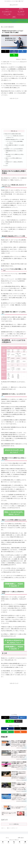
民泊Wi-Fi (11, 26)
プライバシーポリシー (14, 839)
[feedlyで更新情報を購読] (7, 731)
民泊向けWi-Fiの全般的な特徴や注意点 (13, 133)
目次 (12, 131)
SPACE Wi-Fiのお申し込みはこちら (14, 451)
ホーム (7, 837)
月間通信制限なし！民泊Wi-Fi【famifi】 (14, 585)
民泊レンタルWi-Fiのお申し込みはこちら (14, 513)
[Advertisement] (14, 113)
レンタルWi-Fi (5, 26)
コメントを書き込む (14, 824)
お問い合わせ (21, 837)
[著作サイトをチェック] (7, 728)
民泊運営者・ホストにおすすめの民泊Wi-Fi (14, 148)
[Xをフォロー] (20, 728)
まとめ (6, 165)
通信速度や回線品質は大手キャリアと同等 (15, 139)
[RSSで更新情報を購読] (20, 731)
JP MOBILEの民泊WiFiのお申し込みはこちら (14, 641)
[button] (18, 721)
